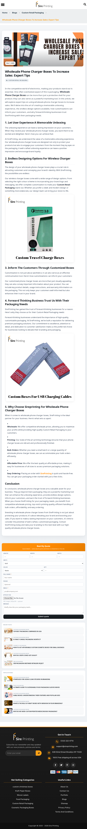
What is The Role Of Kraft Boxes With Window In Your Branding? (38, 703)
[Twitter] (61, 765)
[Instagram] (73, 765)
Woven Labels (22, 795)
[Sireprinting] (44, 4)
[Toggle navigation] (3, 4)
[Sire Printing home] (23, 737)
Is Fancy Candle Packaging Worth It (27, 639)
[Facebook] (55, 765)
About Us (64, 787)
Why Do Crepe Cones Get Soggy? (25, 655)
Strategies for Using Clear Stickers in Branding (31, 679)
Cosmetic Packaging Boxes (23, 808)
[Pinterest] (67, 765)
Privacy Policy (64, 808)
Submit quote (43, 617)
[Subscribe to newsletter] (39, 753)
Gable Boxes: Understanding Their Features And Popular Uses (36, 695)
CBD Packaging (18, 661)
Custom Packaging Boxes (21, 629)
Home (4, 13)
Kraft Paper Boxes (22, 791)
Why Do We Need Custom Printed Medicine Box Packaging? (35, 711)
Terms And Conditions (64, 812)
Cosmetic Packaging (19, 645)
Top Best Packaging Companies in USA (27, 631)
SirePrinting (46, 473)
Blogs (14, 13)
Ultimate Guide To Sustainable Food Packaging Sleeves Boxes (36, 687)
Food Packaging (18, 685)
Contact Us (64, 791)
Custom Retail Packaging (33, 13)
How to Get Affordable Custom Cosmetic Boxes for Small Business (38, 647)
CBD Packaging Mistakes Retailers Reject (28, 663)
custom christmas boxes (23, 787)
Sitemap (64, 803)
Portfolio (64, 795)
